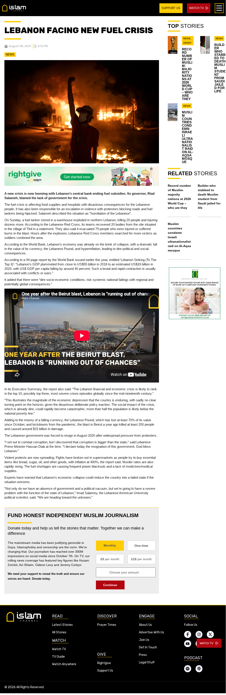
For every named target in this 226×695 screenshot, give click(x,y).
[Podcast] (199, 668)
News (10, 54)
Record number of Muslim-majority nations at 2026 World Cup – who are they (187, 74)
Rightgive (104, 663)
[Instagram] (199, 634)
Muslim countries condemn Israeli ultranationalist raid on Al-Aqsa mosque (187, 137)
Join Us (144, 640)
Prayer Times (106, 625)
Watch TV (59, 649)
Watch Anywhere (64, 664)
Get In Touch (148, 647)
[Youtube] (187, 643)
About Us (145, 625)
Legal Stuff (147, 662)
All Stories (59, 632)
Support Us (105, 670)
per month (110, 559)
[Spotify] (187, 668)
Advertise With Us (151, 632)
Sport (187, 42)
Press (143, 655)
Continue (110, 585)
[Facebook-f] (187, 634)
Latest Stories (62, 625)
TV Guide (58, 657)
